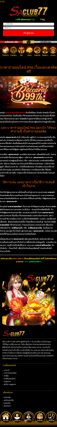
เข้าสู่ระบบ (45, 42)
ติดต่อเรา (7, 406)
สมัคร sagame (10, 384)
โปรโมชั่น (7, 403)
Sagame (7, 381)
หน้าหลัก (7, 397)
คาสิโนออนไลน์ (9, 378)
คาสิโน (6, 375)
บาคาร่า (7, 370)
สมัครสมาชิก (11, 42)
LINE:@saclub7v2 (25, 19)
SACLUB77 (18, 258)
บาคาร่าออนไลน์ (10, 373)
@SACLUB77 (35, 261)
